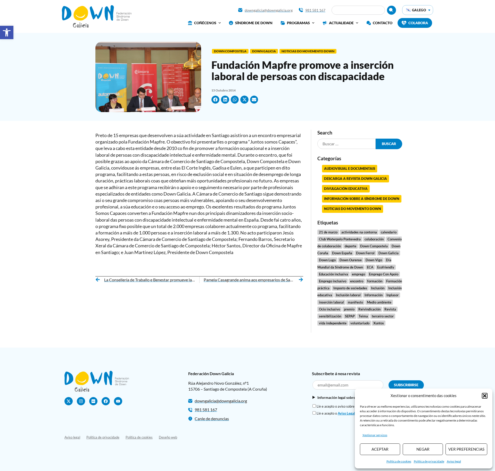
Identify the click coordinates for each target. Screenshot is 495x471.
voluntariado (359, 323)
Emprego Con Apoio (383, 274)
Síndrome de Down (254, 23)
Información (374, 295)
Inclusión (377, 288)
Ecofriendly (385, 267)
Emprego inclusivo (332, 281)
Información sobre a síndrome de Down (361, 199)
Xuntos (378, 323)
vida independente (332, 323)
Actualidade (341, 23)
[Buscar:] (346, 144)
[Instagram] (81, 401)
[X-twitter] (68, 401)
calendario (389, 232)
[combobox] (358, 10)
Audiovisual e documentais (349, 168)
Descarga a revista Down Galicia (355, 178)
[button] (6, 32)
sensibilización (330, 316)
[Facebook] (106, 401)
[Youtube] (118, 401)
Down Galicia (264, 51)
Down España (342, 253)
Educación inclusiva (333, 274)
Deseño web (168, 437)
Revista (390, 309)
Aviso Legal (346, 413)
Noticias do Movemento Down (308, 51)
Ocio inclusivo (329, 309)
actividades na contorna (359, 232)
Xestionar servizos (374, 435)
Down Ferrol (365, 253)
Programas (298, 23)
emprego (358, 274)
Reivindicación (369, 309)
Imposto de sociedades (350, 288)
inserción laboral (331, 302)
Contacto (382, 23)
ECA (370, 267)
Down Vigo (374, 260)
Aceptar (380, 449)
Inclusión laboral (348, 295)
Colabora (418, 23)
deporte (350, 246)
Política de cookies (398, 461)
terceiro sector (383, 316)
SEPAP (350, 316)
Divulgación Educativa (346, 189)
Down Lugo (327, 260)
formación (374, 281)
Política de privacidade (429, 461)
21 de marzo (328, 232)
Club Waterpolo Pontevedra (340, 239)
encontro (356, 281)
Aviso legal (454, 461)
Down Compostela (230, 51)
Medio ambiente (379, 302)
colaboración (374, 239)
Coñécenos (205, 23)
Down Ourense (351, 260)
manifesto (355, 302)
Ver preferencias (466, 449)
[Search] (391, 10)
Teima (363, 316)
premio (349, 309)
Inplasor (392, 295)
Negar (423, 449)
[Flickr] (93, 401)
